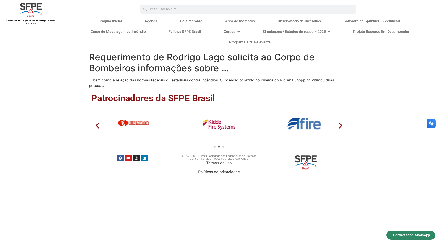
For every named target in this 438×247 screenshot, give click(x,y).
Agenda (151, 21)
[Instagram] (136, 158)
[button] (98, 125)
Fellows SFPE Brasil (185, 32)
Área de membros (240, 21)
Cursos (229, 32)
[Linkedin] (144, 158)
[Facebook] (120, 158)
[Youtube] (128, 158)
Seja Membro (191, 21)
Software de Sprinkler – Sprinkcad (372, 21)
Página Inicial (111, 21)
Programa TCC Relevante (250, 42)
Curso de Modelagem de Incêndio (118, 32)
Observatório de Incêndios (299, 21)
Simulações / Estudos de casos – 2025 (294, 32)
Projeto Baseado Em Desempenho (381, 32)
